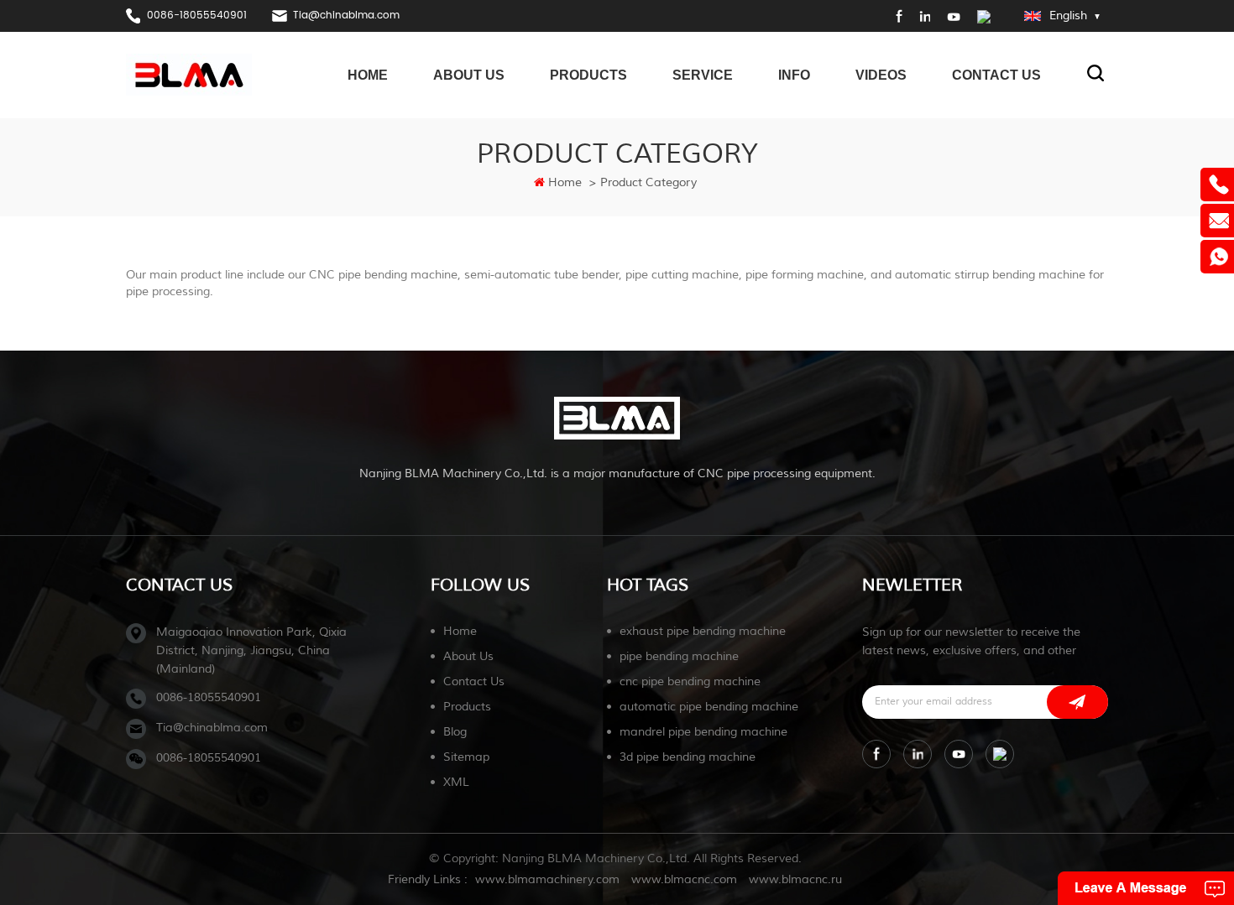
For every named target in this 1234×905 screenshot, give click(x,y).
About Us (469, 75)
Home (368, 75)
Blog (455, 732)
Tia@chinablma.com (346, 15)
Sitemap (466, 757)
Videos (881, 75)
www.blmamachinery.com (547, 879)
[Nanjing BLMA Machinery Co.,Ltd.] (189, 74)
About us (468, 656)
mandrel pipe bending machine (703, 732)
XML (456, 782)
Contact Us (996, 75)
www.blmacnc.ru (795, 879)
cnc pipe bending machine (690, 681)
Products (588, 75)
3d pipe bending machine (688, 757)
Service (702, 75)
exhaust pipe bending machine (703, 631)
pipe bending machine (679, 656)
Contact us (474, 681)
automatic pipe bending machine (709, 707)
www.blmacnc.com (684, 879)
